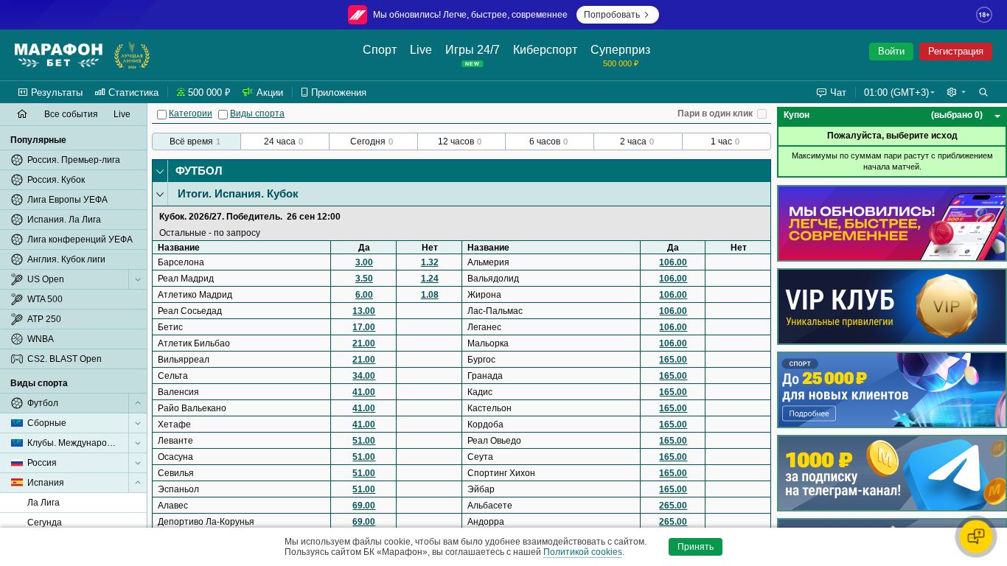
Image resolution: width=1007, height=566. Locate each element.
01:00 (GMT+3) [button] (896, 92)
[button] (956, 92)
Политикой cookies (582, 552)
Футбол (199, 170)
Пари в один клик (715, 113)
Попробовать (612, 15)
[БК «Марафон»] (58, 55)
